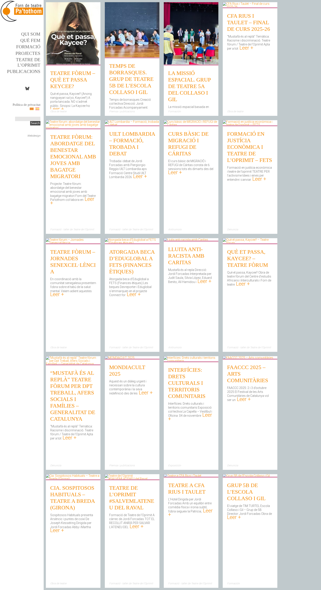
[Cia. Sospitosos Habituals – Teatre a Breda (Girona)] (73, 479)
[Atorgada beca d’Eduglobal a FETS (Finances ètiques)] (132, 243)
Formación (174, 111)
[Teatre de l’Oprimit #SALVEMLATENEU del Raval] (132, 479)
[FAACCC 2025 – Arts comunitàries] (248, 358)
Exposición (174, 465)
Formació (28, 46)
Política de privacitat (26, 104)
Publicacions (23, 71)
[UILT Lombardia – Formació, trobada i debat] (132, 125)
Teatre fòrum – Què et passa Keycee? (72, 79)
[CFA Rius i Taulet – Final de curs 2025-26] (250, 7)
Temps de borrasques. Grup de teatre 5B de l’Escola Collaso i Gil (131, 79)
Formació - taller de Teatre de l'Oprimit (72, 229)
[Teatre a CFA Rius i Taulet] (182, 476)
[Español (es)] (37, 108)
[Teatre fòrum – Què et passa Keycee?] (73, 64)
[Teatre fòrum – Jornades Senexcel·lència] (73, 243)
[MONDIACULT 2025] (120, 358)
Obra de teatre (58, 111)
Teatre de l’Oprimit (28, 62)
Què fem (30, 40)
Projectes (28, 53)
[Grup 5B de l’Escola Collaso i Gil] (246, 476)
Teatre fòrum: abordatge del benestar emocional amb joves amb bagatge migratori (73, 156)
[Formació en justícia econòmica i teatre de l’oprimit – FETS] (250, 125)
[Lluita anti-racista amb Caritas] (186, 240)
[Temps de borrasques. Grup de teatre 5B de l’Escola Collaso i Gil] (132, 57)
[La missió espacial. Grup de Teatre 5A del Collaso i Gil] (191, 64)
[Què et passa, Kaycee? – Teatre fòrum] (250, 243)
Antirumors (174, 229)
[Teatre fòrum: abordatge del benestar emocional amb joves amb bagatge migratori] (73, 128)
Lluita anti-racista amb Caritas (186, 255)
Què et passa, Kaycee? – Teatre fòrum (247, 258)
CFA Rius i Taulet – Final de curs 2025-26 (248, 22)
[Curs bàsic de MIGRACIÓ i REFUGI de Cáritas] (191, 125)
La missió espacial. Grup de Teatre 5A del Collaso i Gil (189, 86)
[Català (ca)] (32, 108)
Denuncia (232, 229)
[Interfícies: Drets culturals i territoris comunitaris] (191, 361)
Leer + (57, 109)
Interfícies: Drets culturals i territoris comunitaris (186, 383)
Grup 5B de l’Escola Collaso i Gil (246, 491)
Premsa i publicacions (122, 111)
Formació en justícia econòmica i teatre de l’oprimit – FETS (249, 147)
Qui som (30, 34)
